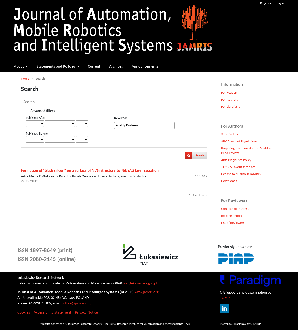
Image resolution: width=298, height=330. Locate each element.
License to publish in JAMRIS (241, 174)
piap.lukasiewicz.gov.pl (140, 283)
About (19, 67)
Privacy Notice (86, 312)
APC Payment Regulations (239, 141)
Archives (116, 67)
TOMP (225, 298)
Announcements (145, 67)
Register (265, 3)
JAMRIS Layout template (238, 167)
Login (280, 3)
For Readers (229, 93)
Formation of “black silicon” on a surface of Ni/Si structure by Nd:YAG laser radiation (90, 171)
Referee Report (231, 216)
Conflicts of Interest (235, 209)
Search (200, 155)
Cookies (23, 312)
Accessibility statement (52, 312)
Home (25, 79)
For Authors (229, 100)
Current (94, 67)
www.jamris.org (147, 292)
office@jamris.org (77, 303)
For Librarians (230, 107)
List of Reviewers (232, 223)
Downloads (229, 181)
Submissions (230, 134)
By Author (120, 118)
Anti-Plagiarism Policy (236, 160)
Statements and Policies (56, 67)
